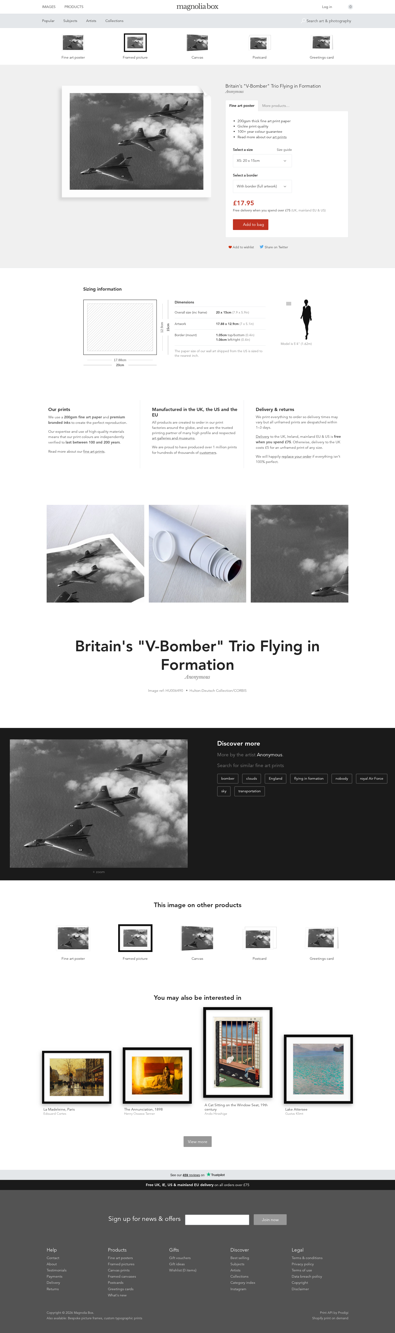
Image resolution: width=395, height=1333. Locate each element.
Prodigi (343, 1313)
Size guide (284, 150)
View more (197, 1141)
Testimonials (57, 1270)
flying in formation (309, 778)
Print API (326, 1313)
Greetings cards (120, 1289)
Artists (91, 21)
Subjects (70, 21)
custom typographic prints (123, 1318)
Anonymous (234, 91)
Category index (242, 1282)
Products (73, 7)
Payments (54, 1276)
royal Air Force (371, 778)
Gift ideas (177, 1264)
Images (49, 7)
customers (208, 452)
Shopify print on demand (330, 1318)
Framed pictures (121, 1264)
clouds (251, 778)
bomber (227, 778)
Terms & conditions (307, 1258)
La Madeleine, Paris (59, 1109)
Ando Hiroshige (216, 1114)
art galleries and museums (173, 438)
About (52, 1264)
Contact (53, 1258)
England (275, 778)
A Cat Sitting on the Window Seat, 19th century (236, 1107)
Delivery (262, 436)
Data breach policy (307, 1276)
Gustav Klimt (294, 1114)
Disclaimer (300, 1289)
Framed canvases (122, 1276)
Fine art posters (120, 1258)
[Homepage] (197, 7)
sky (224, 791)
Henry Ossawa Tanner (139, 1114)
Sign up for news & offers (144, 1219)
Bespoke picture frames (85, 1318)
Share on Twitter (276, 247)
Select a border (245, 175)
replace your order (296, 456)
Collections (114, 21)
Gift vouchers (180, 1258)
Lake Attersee (296, 1109)
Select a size (262, 149)
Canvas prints (119, 1270)
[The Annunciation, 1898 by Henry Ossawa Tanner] (157, 1075)
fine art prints (93, 451)
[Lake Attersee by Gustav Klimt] (318, 1069)
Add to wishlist (243, 247)
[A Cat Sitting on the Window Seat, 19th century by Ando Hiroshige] (237, 1053)
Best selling (239, 1258)
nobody (342, 778)
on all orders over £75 (197, 1185)
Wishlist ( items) (182, 1270)
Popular (48, 21)
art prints (279, 137)
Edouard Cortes (54, 1114)
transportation (249, 791)
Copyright (300, 1282)
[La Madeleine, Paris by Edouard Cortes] (76, 1077)
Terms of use (302, 1270)
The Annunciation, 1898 (143, 1109)
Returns (53, 1289)
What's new (117, 1295)
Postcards (115, 1282)
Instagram (238, 1289)
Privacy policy (303, 1264)
